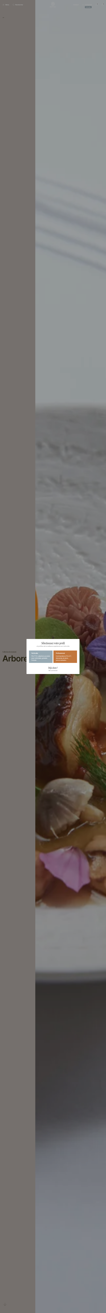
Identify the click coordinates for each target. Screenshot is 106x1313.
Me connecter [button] (53, 670)
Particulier (40, 656)
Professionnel (64, 656)
